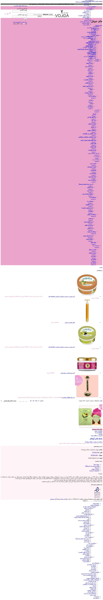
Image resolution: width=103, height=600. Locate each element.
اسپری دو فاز (92, 33)
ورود (25, 19)
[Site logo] (62, 18)
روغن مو (93, 30)
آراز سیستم (53, 499)
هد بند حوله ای (92, 44)
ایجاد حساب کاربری (19, 5)
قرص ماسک (92, 50)
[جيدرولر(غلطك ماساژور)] (87, 397)
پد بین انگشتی (85, 12)
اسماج (94, 48)
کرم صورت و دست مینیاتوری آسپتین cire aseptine (61, 296)
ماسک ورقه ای (89, 441)
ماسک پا (87, 18)
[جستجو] (34, 12)
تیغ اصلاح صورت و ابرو (90, 56)
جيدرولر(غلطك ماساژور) (68, 397)
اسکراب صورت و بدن (83, 520)
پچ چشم (87, 509)
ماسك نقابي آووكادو (96, 438)
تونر (88, 518)
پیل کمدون (86, 3)
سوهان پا (87, 14)
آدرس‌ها (97, 467)
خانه (101, 400)
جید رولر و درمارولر (90, 45)
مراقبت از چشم (88, 508)
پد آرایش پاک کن (91, 54)
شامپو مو (93, 32)
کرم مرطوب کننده (84, 526)
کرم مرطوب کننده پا (84, 15)
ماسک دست (86, 24)
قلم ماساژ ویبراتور (70, 322)
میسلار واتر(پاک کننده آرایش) (81, 517)
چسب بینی (86, 4)
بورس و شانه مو (91, 27)
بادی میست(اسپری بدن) (89, 38)
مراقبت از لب (89, 532)
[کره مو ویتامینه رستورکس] (87, 373)
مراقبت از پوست (97, 441)
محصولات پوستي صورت (89, 506)
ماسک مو (93, 29)
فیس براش (93, 57)
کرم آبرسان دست (84, 21)
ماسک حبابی (86, 523)
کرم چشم (86, 511)
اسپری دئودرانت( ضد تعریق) (88, 36)
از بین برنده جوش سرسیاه (82, 1)
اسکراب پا (86, 11)
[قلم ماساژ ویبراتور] (87, 322)
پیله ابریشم (86, 521)
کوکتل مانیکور (85, 23)
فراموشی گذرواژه (94, 470)
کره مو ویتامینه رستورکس (67, 373)
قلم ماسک (93, 51)
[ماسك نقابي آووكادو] (90, 428)
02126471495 (95, 452)
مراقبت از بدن (92, 6)
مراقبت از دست (88, 20)
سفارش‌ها (96, 464)
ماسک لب (86, 535)
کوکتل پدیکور (86, 17)
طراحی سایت (64, 499)
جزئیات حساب (95, 469)
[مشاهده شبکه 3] (23, 400)
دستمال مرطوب (91, 53)
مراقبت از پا (89, 9)
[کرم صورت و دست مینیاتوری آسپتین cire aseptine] (87, 296)
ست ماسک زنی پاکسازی (89, 47)
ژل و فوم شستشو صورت (82, 515)
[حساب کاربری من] (19, 3)
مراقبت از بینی (89, 537)
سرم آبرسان (86, 529)
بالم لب (87, 534)
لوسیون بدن (89, 7)
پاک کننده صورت (88, 514)
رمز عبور (22, 14)
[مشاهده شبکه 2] (26, 400)
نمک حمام (93, 39)
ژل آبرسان (86, 528)
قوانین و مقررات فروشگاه (92, 466)
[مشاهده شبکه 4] (20, 400)
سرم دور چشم (85, 512)
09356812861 (94, 455)
